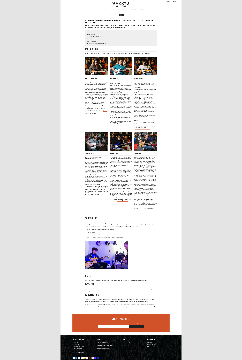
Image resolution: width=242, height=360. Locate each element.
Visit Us (141, 10)
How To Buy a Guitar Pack (153, 346)
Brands (111, 10)
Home (100, 10)
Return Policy (150, 342)
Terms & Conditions (151, 344)
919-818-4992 (137, 127)
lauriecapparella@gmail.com (93, 113)
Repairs (125, 10)
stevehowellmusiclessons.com (142, 129)
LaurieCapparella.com (99, 108)
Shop (104, 10)
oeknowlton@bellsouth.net (92, 194)
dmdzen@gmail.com (149, 208)
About (131, 10)
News (136, 10)
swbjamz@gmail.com (115, 124)
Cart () (174, 1)
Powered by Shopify (76, 353)
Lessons (118, 10)
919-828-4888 (75, 342)
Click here (136, 119)
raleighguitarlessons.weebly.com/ (122, 119)
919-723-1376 (113, 122)
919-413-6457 (128, 199)
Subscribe (135, 327)
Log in (168, 1)
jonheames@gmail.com (122, 200)
